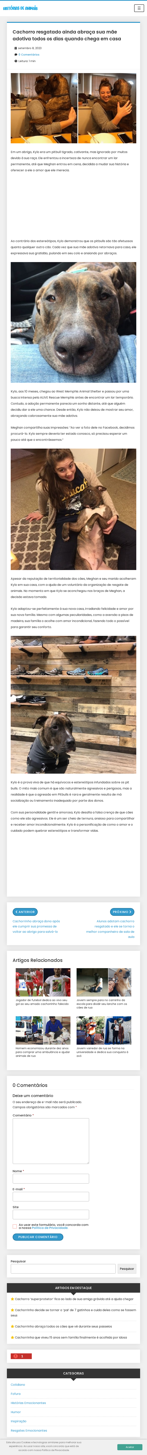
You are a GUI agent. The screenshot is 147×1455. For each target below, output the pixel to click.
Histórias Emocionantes (28, 1403)
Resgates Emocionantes (29, 1430)
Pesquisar (18, 1261)
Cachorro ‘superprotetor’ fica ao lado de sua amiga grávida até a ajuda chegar (74, 1299)
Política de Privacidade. (50, 1228)
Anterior (27, 912)
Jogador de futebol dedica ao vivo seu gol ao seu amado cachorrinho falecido (42, 1002)
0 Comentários (29, 55)
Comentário (23, 1115)
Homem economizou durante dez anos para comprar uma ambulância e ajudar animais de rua (43, 1052)
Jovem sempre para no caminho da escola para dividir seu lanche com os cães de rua (102, 1003)
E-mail (19, 1189)
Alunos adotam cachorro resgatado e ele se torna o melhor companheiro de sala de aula (110, 929)
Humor (16, 1412)
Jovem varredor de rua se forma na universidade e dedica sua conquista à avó (102, 1052)
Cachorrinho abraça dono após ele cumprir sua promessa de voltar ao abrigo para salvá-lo (36, 926)
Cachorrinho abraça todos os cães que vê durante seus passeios (63, 1326)
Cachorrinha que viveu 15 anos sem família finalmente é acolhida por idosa (71, 1337)
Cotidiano (18, 1384)
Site (16, 1207)
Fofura (15, 1394)
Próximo (120, 912)
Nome (18, 1171)
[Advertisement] (73, 205)
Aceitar (130, 1447)
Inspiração (18, 1421)
